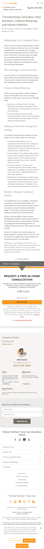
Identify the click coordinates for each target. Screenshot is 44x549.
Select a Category (11, 263)
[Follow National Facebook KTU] (10, 501)
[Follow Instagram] (20, 439)
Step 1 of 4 (23, 291)
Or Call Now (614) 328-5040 (22, 320)
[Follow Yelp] (29, 439)
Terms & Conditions (22, 476)
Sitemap (6, 467)
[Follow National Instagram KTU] (24, 501)
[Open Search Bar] (38, 3)
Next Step (22, 302)
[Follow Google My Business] (24, 439)
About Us (7, 452)
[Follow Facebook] (15, 439)
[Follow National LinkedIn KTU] (20, 501)
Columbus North (9, 7)
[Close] (40, 528)
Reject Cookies (29, 540)
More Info (18, 9)
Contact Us (8, 447)
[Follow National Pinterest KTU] (29, 501)
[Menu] (42, 3)
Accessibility (22, 479)
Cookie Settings (15, 540)
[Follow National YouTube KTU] (15, 501)
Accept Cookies (22, 546)
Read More (6, 384)
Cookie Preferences (22, 486)
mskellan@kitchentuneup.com (22, 362)
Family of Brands (10, 462)
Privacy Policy (22, 473)
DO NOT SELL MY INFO (22, 483)
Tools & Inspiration (12, 457)
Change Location (8, 9)
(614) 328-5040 (22, 365)
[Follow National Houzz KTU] (34, 501)
